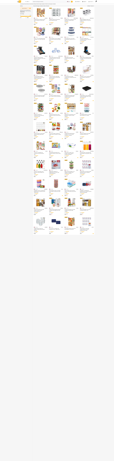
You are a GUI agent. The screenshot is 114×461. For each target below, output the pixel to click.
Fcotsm (46, 151)
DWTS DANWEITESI (76, 18)
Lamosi (77, 227)
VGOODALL (92, 75)
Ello (93, 113)
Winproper (61, 132)
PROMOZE (46, 75)
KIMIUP (77, 170)
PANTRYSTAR (92, 208)
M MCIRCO (45, 113)
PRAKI (77, 56)
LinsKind (92, 170)
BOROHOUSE (76, 75)
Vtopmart (46, 56)
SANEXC (46, 37)
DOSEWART (45, 189)
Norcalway (92, 151)
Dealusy (61, 208)
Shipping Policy (22, 11)
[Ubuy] (19, 1)
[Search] (72, 1)
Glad (62, 151)
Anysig (77, 208)
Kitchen (62, 37)
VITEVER (77, 132)
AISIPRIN (77, 113)
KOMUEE (61, 18)
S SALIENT (46, 227)
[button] (77, 1)
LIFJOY (93, 227)
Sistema (77, 151)
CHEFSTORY (92, 132)
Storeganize (76, 94)
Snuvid (62, 75)
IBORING (61, 170)
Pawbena (46, 18)
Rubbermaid (92, 18)
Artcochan (92, 37)
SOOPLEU (61, 113)
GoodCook (45, 94)
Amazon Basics (60, 56)
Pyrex (77, 37)
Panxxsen (46, 132)
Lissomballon (45, 170)
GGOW (77, 189)
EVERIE (93, 56)
